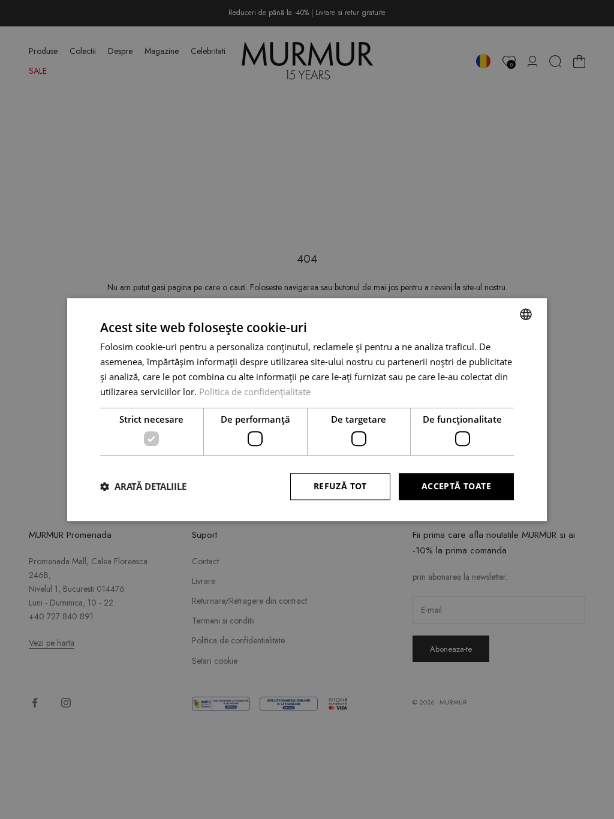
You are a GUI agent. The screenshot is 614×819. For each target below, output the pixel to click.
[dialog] (307, 409)
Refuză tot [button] (340, 486)
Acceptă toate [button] (456, 486)
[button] (143, 486)
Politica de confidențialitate (255, 392)
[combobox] (526, 314)
